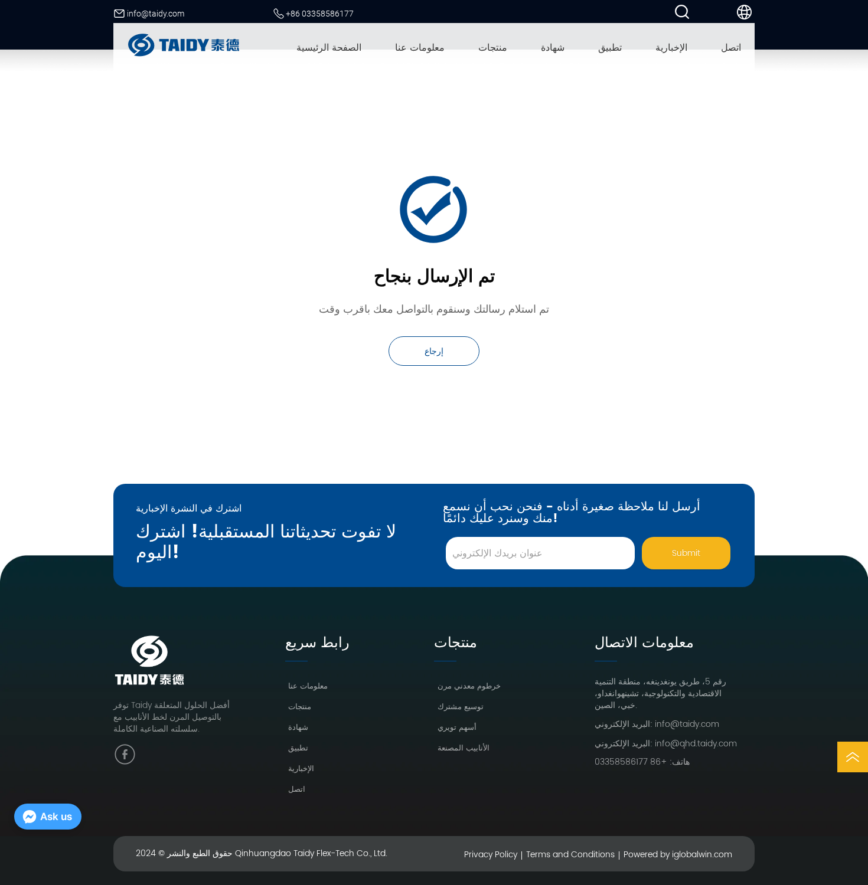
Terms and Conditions (570, 854)
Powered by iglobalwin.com (678, 854)
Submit (686, 553)
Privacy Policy (490, 854)
